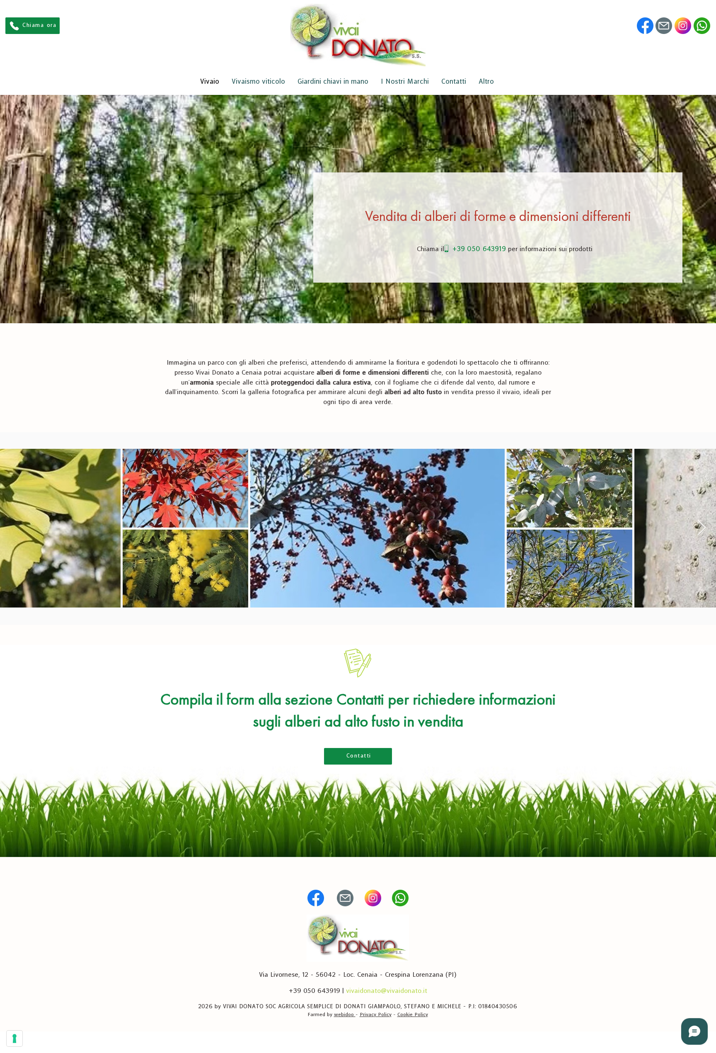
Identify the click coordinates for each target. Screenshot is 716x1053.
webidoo (345, 1014)
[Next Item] (701, 528)
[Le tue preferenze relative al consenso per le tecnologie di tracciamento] (14, 1038)
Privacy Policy (376, 1014)
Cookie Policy (412, 1014)
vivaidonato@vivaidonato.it (386, 991)
